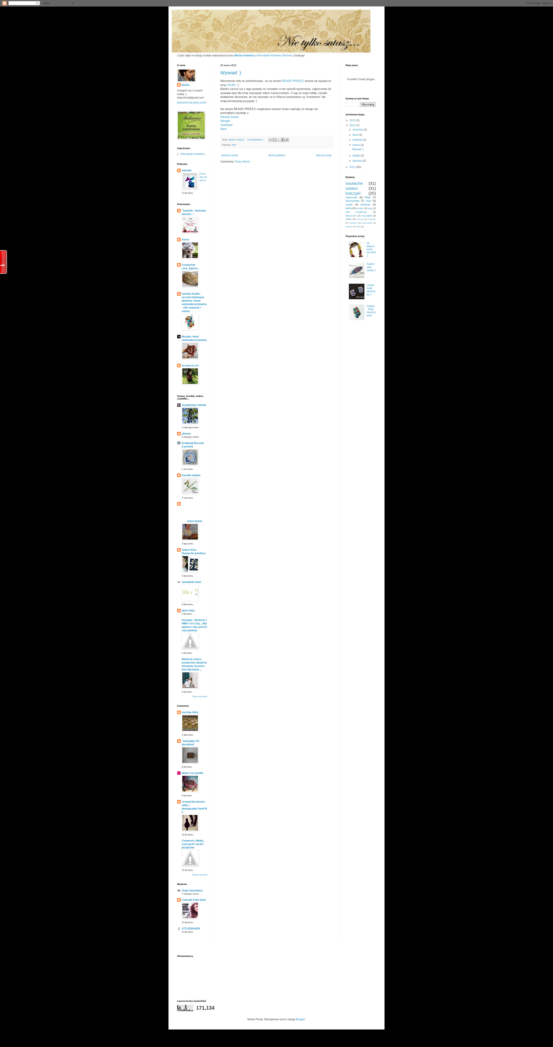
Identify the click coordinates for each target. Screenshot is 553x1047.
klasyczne (351, 215)
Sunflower (226, 125)
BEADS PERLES (293, 81)
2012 (353, 125)
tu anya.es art (190, 365)
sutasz (352, 188)
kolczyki (353, 193)
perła (349, 208)
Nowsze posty (229, 155)
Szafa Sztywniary (192, 890)
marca (357, 144)
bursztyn (371, 219)
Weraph (225, 121)
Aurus (185, 239)
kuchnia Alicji (190, 712)
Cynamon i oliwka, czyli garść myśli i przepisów (193, 844)
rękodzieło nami (191, 582)
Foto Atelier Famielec (192, 154)
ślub (358, 226)
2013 (353, 120)
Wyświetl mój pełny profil (191, 102)
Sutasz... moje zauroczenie (371, 311)
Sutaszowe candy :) (371, 267)
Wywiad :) (230, 72)
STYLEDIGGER (191, 928)
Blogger (300, 1019)
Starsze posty (324, 155)
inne (234, 144)
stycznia (358, 160)
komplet (353, 223)
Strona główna (276, 155)
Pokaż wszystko (199, 696)
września (358, 129)
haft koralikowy (356, 212)
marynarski (367, 223)
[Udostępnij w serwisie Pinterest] (287, 140)
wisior (349, 219)
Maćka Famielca (245, 55)
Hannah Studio (229, 117)
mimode (187, 170)
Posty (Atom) (242, 161)
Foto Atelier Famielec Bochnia (274, 55)
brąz (369, 208)
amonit (359, 219)
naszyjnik (367, 215)
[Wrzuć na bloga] (275, 140)
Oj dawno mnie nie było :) (371, 249)
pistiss (185, 84)
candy (349, 204)
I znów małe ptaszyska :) (371, 290)
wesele (349, 226)
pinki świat (188, 610)
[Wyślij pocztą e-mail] (271, 140)
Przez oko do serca (203, 176)
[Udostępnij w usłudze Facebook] (283, 140)
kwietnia (358, 139)
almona (186, 433)
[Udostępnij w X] (279, 140)
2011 (353, 167)
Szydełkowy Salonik (194, 405)
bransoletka (352, 200)
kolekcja (365, 204)
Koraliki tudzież (191, 475)
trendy (359, 208)
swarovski (351, 197)
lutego (357, 155)
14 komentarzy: (255, 139)
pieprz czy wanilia (192, 773)
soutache (354, 183)
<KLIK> (231, 85)
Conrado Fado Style (194, 899)
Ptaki (367, 197)
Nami (223, 128)
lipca (356, 134)
